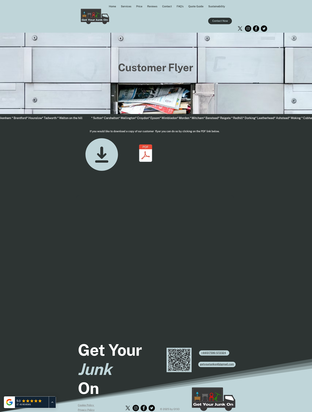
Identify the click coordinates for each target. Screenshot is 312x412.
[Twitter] (264, 28)
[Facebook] (256, 28)
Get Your (110, 350)
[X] (240, 28)
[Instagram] (248, 28)
